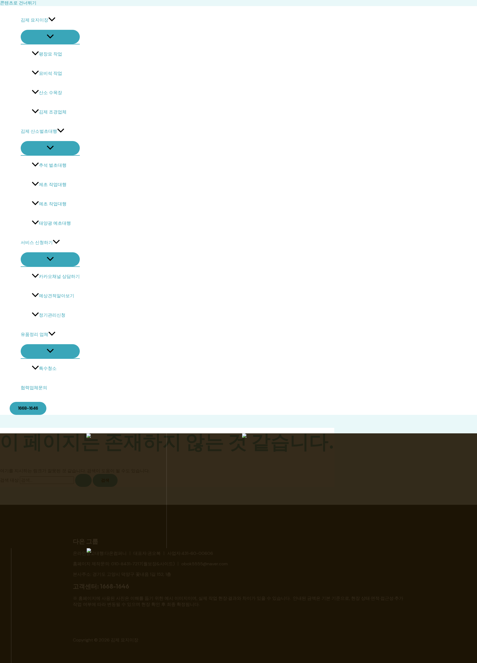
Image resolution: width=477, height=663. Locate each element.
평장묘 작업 (50, 54)
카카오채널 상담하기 (59, 276)
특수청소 (48, 368)
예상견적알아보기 (56, 296)
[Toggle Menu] (50, 37)
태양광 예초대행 (55, 223)
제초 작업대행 (53, 184)
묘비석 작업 (50, 73)
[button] (51, 20)
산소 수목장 (50, 93)
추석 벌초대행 (53, 165)
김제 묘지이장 (34, 20)
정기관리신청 (52, 315)
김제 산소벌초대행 (39, 131)
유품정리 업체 (34, 334)
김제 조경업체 (53, 112)
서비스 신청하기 (37, 242)
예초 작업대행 (53, 204)
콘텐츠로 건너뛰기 (18, 3)
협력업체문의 (34, 388)
